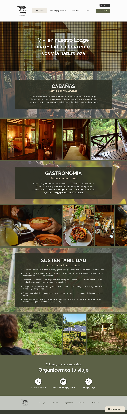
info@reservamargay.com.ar (63, 388)
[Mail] (63, 381)
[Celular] (38, 381)
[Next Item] (123, 139)
